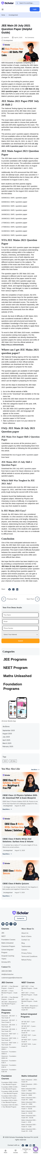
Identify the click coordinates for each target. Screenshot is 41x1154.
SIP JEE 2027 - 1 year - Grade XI (28, 1022)
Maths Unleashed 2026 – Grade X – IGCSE (29, 1107)
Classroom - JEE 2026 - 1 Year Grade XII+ (9, 1030)
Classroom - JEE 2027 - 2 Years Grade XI (9, 1021)
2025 (5, 761)
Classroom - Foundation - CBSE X (9, 1048)
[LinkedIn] (17, 589)
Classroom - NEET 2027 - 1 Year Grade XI (9, 1034)
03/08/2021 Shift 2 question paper (14, 202)
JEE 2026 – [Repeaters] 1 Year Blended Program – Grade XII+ (9, 1004)
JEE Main (13, 761)
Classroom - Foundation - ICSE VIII (9, 1070)
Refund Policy (26, 960)
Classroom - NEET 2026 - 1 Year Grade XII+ (9, 1043)
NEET (3, 936)
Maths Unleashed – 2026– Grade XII (29, 1080)
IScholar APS (5, 962)
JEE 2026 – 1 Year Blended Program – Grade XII (9, 998)
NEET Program (15, 668)
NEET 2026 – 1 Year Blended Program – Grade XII (29, 1001)
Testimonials (25, 946)
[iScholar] (7, 3)
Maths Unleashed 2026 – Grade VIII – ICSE (29, 1130)
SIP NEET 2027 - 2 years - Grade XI (29, 1040)
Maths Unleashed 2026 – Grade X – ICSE (29, 1121)
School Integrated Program (7, 951)
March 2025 (7, 743)
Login (35, 9)
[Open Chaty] (35, 1149)
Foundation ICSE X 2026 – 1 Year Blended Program (9, 1097)
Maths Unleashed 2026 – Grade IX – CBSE (29, 1094)
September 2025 (9, 730)
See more (34, 769)
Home (3, 15)
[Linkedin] (14, 923)
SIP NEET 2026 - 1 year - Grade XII (29, 1045)
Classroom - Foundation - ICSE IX (9, 1066)
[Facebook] (9, 589)
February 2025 (8, 746)
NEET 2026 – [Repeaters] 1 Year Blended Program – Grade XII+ (29, 1008)
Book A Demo (26, 936)
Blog (23, 943)
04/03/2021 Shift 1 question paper (14, 206)
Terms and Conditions (29, 956)
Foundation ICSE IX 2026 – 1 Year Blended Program (9, 1101)
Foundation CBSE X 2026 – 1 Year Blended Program (9, 1083)
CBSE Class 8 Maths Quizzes (16, 883)
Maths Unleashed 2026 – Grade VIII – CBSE (29, 1098)
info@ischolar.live (7, 974)
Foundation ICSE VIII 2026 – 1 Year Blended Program (10, 1106)
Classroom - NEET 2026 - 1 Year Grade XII (9, 1039)
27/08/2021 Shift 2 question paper (14, 227)
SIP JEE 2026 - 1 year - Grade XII (28, 1031)
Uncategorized (13, 15)
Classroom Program (8, 946)
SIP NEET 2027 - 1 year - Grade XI (29, 1036)
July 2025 (6, 737)
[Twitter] (13, 589)
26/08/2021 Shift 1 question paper (14, 214)
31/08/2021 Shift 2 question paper (14, 235)
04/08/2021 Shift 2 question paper (14, 210)
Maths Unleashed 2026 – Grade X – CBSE (29, 1089)
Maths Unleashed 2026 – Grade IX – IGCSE (29, 1112)
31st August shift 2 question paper (25, 455)
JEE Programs (15, 659)
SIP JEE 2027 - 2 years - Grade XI (28, 1027)
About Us (24, 933)
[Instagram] (10, 923)
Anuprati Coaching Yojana (7, 957)
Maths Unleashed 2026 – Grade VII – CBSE (29, 1103)
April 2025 (6, 740)
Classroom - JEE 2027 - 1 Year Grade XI (9, 1017)
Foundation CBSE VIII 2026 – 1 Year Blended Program (9, 1092)
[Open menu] (2, 9)
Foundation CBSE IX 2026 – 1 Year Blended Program (9, 1088)
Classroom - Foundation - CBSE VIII (9, 1057)
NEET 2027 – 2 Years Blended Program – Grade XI (29, 995)
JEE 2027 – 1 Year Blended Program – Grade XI (9, 987)
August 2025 (7, 734)
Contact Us (20, 918)
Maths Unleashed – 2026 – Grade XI (29, 1085)
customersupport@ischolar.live (11, 978)
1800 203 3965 (6, 971)
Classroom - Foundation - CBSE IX (9, 1052)
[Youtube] (6, 923)
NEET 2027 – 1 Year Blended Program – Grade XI (29, 988)
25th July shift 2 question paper (24, 469)
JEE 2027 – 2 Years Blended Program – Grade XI (9, 993)
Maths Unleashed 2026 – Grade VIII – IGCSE (29, 1116)
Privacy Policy (26, 953)
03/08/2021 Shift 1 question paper (14, 198)
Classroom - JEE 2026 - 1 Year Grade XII (9, 1026)
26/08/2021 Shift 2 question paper (14, 218)
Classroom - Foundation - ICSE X (9, 1061)
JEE (2, 933)
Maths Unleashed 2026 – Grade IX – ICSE (29, 1125)
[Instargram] (30, 1145)
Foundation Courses (8, 939)
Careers (24, 950)
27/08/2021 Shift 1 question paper (14, 223)
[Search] (17, 3)
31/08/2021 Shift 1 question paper (14, 231)
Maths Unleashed (17, 676)
